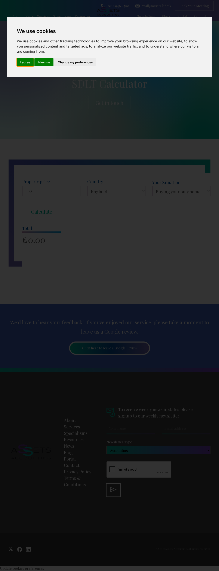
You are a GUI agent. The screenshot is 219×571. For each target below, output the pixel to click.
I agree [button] (25, 62)
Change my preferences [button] (75, 62)
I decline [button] (44, 62)
